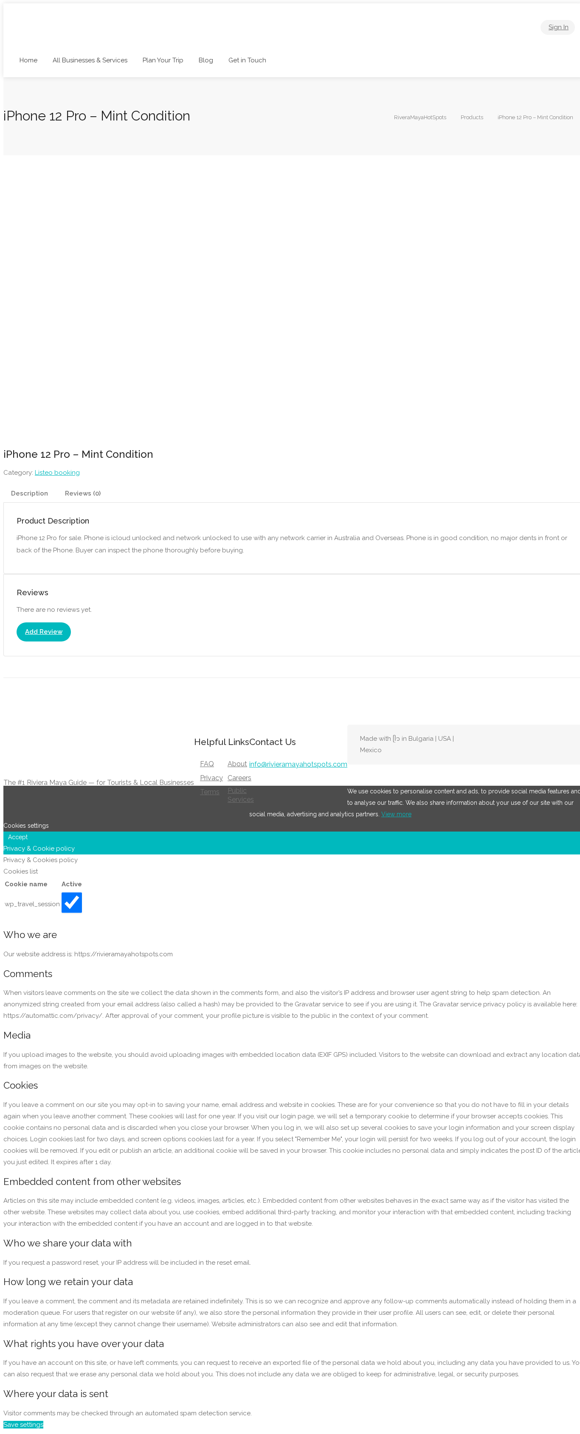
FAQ (207, 764)
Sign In (559, 27)
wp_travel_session (32, 904)
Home (28, 60)
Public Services (241, 795)
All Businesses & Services (90, 60)
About (237, 764)
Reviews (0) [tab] (83, 493)
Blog (206, 60)
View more (396, 814)
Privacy (211, 778)
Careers (239, 778)
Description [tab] (29, 493)
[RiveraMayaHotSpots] (73, 38)
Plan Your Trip (163, 60)
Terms (210, 792)
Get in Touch (247, 60)
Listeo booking (57, 472)
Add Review (43, 632)
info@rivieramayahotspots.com (298, 764)
